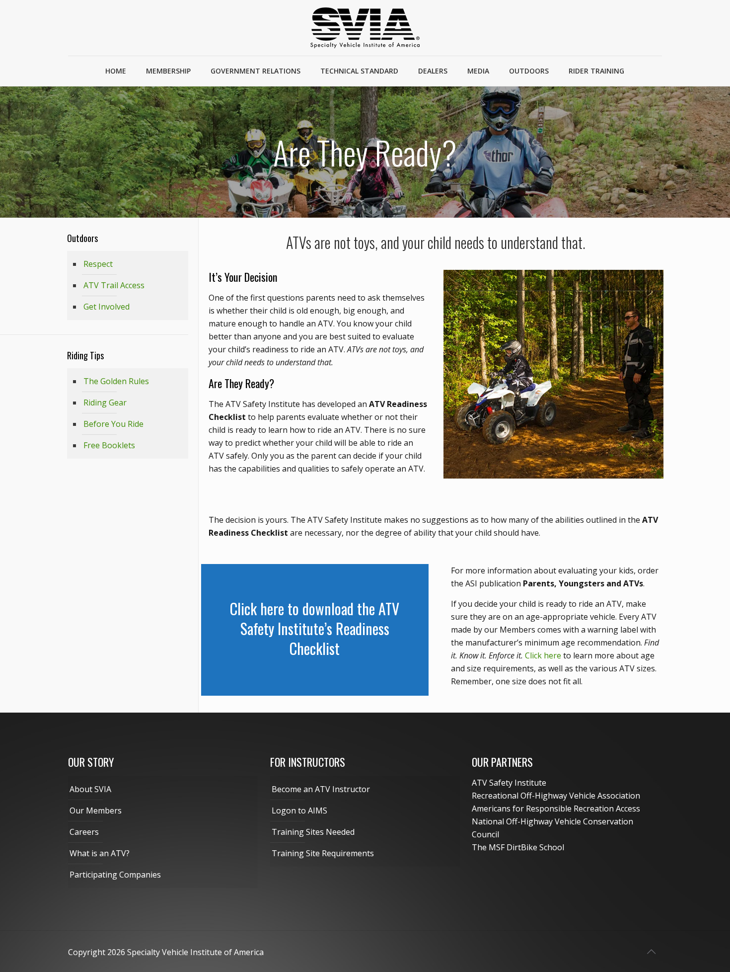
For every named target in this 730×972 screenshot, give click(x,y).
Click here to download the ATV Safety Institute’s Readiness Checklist (314, 628)
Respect (98, 263)
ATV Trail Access (114, 285)
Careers (84, 831)
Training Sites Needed (313, 831)
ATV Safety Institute (509, 782)
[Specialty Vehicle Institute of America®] (365, 28)
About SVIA (90, 789)
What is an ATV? (100, 853)
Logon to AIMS (299, 810)
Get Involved (106, 306)
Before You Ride (113, 423)
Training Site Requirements (323, 853)
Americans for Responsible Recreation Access (556, 808)
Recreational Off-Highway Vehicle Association (556, 795)
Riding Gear (105, 402)
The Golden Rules (116, 381)
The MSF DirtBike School (518, 847)
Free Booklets (109, 445)
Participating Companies (115, 874)
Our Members (96, 810)
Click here (543, 655)
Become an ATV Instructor (321, 789)
